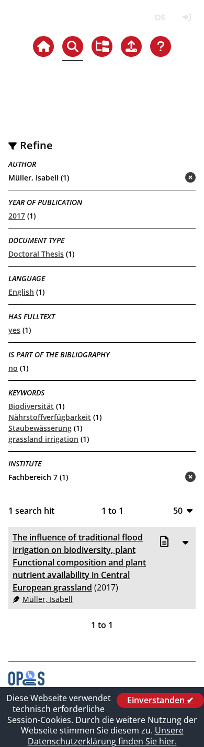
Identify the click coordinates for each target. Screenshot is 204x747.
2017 (16, 216)
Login (186, 17)
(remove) (169, 178)
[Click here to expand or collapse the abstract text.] (185, 542)
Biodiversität (31, 406)
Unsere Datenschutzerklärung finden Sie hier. (106, 736)
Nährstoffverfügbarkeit (49, 417)
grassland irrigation (43, 439)
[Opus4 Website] (26, 682)
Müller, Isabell (47, 599)
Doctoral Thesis (36, 254)
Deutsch (160, 17)
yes (14, 330)
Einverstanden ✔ (160, 700)
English (21, 292)
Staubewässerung (40, 428)
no (13, 368)
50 (178, 510)
